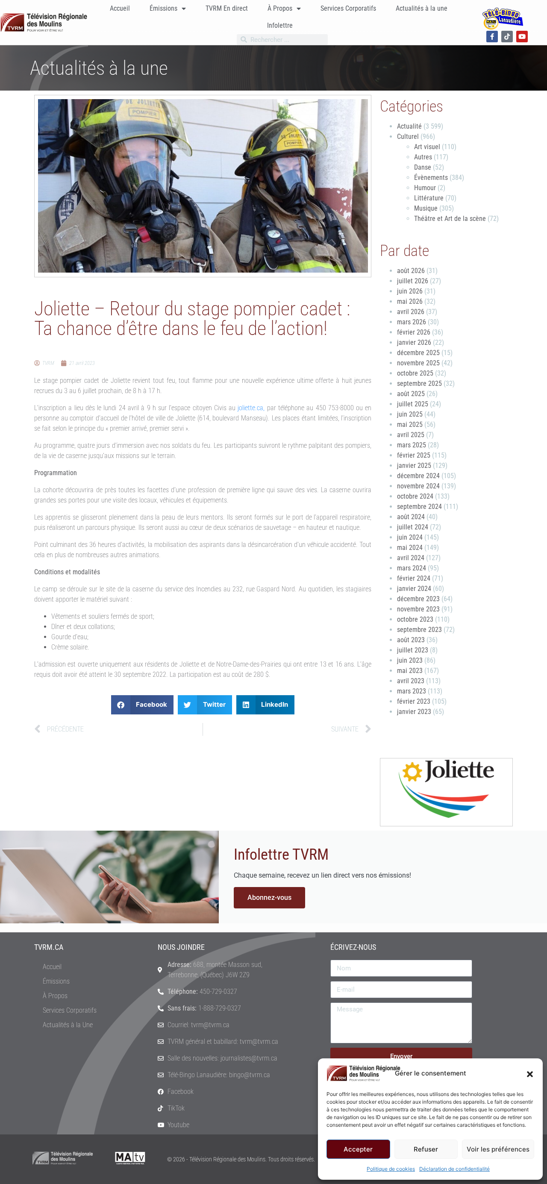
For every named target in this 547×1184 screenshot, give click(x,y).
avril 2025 (410, 435)
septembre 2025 (419, 383)
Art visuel (427, 147)
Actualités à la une (421, 8)
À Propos (280, 8)
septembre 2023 (419, 630)
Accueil (120, 8)
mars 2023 (411, 691)
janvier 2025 (414, 465)
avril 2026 (410, 312)
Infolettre (280, 25)
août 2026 (411, 271)
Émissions (163, 8)
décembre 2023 (418, 599)
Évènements (431, 177)
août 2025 (411, 394)
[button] (530, 1073)
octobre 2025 (415, 373)
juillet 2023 (412, 650)
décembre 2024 (418, 476)
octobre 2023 (415, 619)
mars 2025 (411, 445)
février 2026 (413, 332)
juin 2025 (410, 414)
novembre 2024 (418, 486)
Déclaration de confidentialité (454, 1169)
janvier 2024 (414, 589)
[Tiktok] (507, 36)
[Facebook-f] (492, 36)
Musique (426, 208)
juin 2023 (410, 660)
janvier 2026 (414, 342)
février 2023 (413, 701)
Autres (423, 157)
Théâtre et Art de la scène (450, 218)
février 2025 (413, 455)
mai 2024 (410, 548)
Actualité (409, 126)
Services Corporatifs (348, 8)
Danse (422, 167)
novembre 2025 (418, 363)
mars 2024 (411, 568)
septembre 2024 (419, 506)
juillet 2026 (412, 281)
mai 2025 (410, 424)
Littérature (429, 198)
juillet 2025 (412, 404)
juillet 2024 (412, 527)
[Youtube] (522, 36)
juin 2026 (410, 291)
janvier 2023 (414, 712)
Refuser (426, 1149)
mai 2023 (410, 671)
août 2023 (411, 640)
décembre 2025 (418, 353)
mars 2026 (411, 322)
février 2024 (413, 578)
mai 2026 (410, 301)
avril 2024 (410, 558)
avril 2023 (410, 681)
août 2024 (411, 517)
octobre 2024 (415, 496)
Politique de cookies (391, 1169)
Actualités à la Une (68, 1025)
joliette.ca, (251, 408)
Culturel (408, 136)
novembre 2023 (418, 609)
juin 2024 (410, 537)
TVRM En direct (227, 8)
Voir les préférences (498, 1149)
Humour (425, 188)
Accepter (358, 1149)
